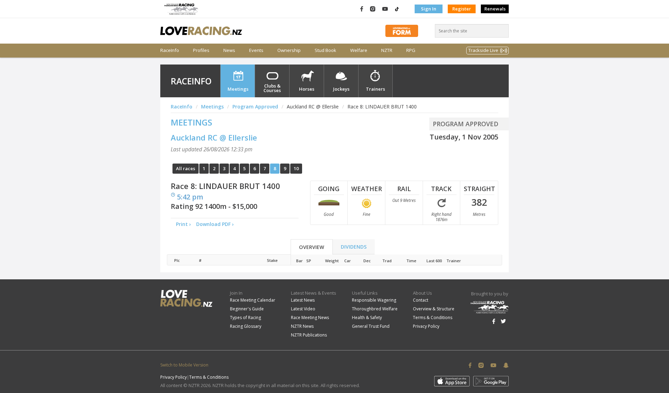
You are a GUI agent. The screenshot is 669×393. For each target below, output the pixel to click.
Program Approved (255, 106)
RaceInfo (169, 50)
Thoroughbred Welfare (375, 309)
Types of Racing (245, 317)
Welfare (358, 50)
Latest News (303, 300)
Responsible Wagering (374, 300)
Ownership (289, 50)
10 (296, 168)
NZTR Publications (309, 335)
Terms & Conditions (432, 317)
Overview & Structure (433, 309)
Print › (183, 224)
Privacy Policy (426, 326)
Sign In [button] (428, 9)
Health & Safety (367, 317)
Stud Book (325, 50)
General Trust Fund (371, 326)
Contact (420, 300)
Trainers (375, 89)
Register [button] (461, 9)
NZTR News (302, 326)
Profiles (201, 50)
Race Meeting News (310, 317)
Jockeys (341, 89)
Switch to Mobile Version (184, 365)
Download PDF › (216, 224)
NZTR (386, 50)
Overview (311, 247)
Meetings (238, 89)
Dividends (354, 246)
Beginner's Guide (247, 309)
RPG (410, 50)
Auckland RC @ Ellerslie (214, 137)
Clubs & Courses (272, 88)
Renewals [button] (495, 9)
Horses (306, 89)
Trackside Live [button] (483, 50)
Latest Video (303, 309)
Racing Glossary (245, 326)
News (229, 50)
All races (185, 168)
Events (256, 50)
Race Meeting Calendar (252, 300)
